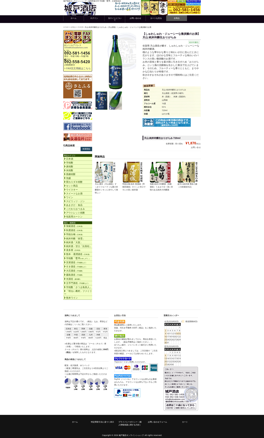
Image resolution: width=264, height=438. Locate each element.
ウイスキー (72, 189)
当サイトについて (115, 19)
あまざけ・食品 (74, 205)
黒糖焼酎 (70, 174)
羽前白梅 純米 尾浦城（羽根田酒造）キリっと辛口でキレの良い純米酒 (133, 187)
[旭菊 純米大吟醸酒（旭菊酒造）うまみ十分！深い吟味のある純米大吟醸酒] (160, 181)
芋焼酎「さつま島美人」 (79, 287)
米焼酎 (69, 170)
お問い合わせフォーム (157, 422)
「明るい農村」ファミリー (78, 292)
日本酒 (80, 27)
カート (185, 422)
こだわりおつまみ (75, 208)
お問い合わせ (135, 18)
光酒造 (73, 278)
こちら (75, 324)
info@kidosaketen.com (76, 47)
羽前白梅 (75, 234)
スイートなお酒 (74, 193)
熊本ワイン (72, 297)
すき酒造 (76, 266)
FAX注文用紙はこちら (78, 68)
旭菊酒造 (75, 226)
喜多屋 (73, 250)
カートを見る (156, 18)
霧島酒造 (75, 274)
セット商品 (72, 185)
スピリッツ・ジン (75, 201)
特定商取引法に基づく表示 (102, 422)
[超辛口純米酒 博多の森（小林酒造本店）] (188, 181)
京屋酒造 (76, 262)
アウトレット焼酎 (75, 212)
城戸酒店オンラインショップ (131, 435)
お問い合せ (196, 147)
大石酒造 (75, 270)
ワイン (69, 197)
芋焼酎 (69, 162)
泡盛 (68, 178)
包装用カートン (74, 216)
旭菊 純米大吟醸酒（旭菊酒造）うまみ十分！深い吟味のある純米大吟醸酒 (161, 187)
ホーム (73, 18)
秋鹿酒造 (75, 230)
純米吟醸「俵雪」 (75, 238)
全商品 (177, 18)
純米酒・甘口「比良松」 (79, 246)
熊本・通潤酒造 (78, 254)
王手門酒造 (77, 283)
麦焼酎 (69, 166)
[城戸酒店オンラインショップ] (80, 12)
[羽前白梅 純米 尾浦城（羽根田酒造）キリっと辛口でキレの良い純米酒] (132, 181)
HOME (66, 27)
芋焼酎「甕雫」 (78, 258)
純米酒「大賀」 (74, 242)
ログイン (94, 18)
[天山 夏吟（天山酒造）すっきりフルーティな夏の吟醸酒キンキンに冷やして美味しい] (105, 181)
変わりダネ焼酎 (74, 181)
